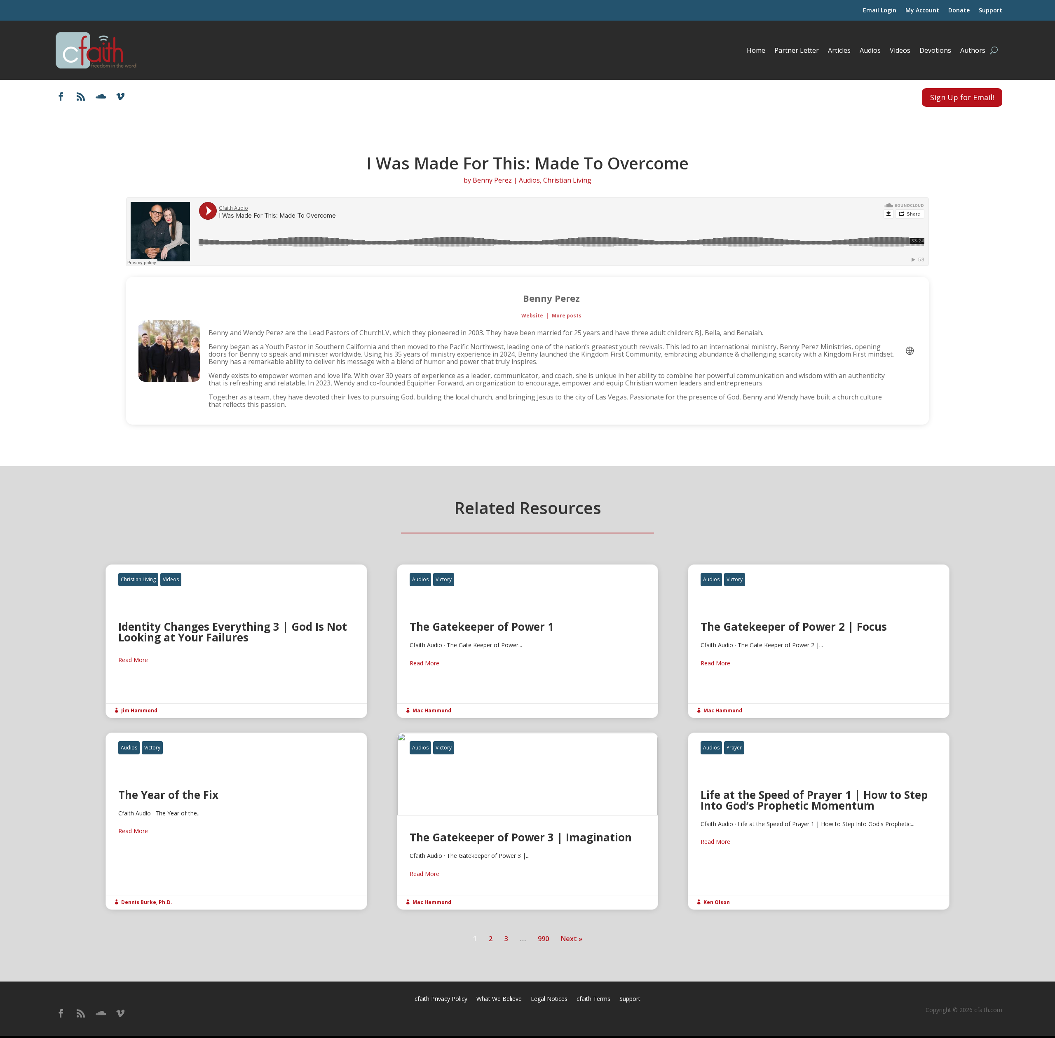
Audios (870, 50)
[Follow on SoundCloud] (100, 96)
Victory (444, 579)
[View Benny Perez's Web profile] (910, 351)
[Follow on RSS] (81, 96)
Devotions (935, 50)
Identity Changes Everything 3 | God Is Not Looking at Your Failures (236, 641)
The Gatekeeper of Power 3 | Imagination (527, 821)
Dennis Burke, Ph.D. (146, 902)
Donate (959, 10)
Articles (839, 50)
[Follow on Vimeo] (120, 96)
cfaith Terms (593, 999)
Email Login (879, 10)
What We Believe (499, 999)
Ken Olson (716, 902)
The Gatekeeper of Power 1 (527, 641)
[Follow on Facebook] (61, 96)
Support (990, 10)
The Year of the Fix (236, 821)
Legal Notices (549, 999)
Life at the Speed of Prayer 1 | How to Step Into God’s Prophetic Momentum (818, 821)
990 (543, 938)
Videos (900, 50)
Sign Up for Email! (962, 97)
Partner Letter (796, 50)
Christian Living (567, 180)
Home (756, 50)
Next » (571, 938)
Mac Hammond (432, 710)
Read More (133, 660)
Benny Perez (492, 180)
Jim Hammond (139, 710)
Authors (972, 50)
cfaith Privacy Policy (441, 999)
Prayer (734, 747)
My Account (922, 10)
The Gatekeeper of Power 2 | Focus (818, 641)
